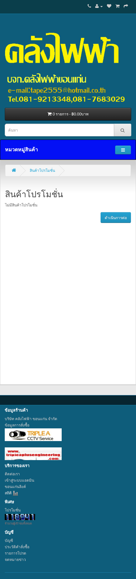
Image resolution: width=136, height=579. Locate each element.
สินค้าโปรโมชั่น (42, 170)
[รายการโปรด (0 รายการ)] (109, 6)
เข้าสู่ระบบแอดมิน (19, 480)
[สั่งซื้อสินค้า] (126, 6)
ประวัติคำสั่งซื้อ (17, 547)
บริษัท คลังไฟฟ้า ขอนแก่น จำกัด (31, 418)
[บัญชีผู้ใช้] (99, 6)
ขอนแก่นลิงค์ (15, 486)
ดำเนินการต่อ (116, 217)
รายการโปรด (15, 553)
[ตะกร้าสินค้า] (117, 6)
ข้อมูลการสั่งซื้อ (17, 425)
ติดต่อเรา (12, 474)
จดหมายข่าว (15, 559)
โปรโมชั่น (13, 510)
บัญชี (9, 540)
